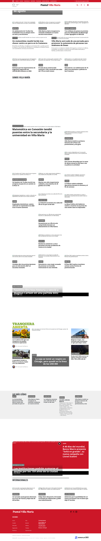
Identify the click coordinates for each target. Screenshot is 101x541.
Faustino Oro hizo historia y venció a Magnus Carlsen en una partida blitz (36, 291)
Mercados (34, 355)
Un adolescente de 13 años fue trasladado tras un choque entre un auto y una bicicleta (23, 32)
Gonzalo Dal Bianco (23, 346)
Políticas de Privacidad (26, 535)
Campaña (64, 443)
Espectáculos (28, 530)
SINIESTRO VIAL (15, 28)
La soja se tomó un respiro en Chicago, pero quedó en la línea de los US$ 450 (50, 361)
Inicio (17, 1)
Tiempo (27, 528)
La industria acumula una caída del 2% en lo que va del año (50, 203)
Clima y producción (75, 353)
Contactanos (42, 520)
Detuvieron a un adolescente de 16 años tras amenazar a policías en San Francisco (76, 69)
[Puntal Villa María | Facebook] (81, 5)
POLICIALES (67, 158)
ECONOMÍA (41, 65)
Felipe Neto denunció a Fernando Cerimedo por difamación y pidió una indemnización (49, 498)
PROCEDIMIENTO (42, 220)
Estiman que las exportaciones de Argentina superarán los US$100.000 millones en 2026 (23, 69)
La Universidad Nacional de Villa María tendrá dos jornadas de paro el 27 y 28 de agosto (18, 402)
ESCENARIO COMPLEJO (43, 200)
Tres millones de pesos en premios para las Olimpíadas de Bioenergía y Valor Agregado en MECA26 (76, 32)
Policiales (38, 1)
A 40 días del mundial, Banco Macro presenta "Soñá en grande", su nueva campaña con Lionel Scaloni (74, 451)
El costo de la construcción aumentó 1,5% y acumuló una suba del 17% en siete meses (50, 69)
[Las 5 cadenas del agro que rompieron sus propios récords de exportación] (21, 333)
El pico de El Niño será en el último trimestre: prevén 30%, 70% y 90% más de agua (79, 358)
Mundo (27, 523)
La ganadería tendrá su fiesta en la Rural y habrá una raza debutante (20, 362)
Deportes (33, 1)
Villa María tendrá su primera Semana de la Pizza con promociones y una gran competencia (75, 143)
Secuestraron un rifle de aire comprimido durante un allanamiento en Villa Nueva (48, 224)
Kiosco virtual (45, 1)
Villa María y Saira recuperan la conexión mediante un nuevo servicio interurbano (49, 32)
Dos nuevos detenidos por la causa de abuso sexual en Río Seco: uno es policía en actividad (76, 163)
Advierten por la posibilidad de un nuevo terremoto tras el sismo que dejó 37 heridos (76, 498)
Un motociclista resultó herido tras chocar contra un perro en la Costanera (29, 42)
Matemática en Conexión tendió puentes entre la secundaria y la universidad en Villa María (32, 132)
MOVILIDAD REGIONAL (42, 28)
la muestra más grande (17, 357)
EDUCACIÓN (15, 261)
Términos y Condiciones (16, 535)
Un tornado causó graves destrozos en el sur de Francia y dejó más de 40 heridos (24, 498)
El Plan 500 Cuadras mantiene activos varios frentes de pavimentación (75, 265)
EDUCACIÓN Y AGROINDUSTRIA (70, 28)
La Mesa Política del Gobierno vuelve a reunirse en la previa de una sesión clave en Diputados (76, 205)
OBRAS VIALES (67, 261)
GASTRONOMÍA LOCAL (69, 138)
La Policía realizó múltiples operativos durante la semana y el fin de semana (76, 185)
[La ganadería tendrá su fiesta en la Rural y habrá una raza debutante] (21, 354)
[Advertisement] (24, 218)
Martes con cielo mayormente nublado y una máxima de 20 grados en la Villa (48, 183)
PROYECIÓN (15, 65)
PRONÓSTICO (41, 179)
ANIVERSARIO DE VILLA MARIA (18, 465)
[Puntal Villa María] (23, 512)
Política (27, 525)
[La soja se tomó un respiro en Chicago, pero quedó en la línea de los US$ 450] (50, 342)
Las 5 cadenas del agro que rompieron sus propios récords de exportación (20, 341)
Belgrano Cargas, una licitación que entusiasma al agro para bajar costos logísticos (79, 342)
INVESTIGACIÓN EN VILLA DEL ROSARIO (19, 179)
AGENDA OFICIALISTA (68, 201)
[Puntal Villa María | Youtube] (88, 5)
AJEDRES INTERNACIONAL (17, 286)
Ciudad (21, 1)
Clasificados (53, 1)
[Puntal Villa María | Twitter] (84, 5)
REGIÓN (66, 65)
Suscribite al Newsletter (42, 523)
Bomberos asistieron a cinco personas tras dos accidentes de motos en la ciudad (49, 245)
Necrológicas (62, 397)
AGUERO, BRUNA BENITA (64, 400)
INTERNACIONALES (16, 494)
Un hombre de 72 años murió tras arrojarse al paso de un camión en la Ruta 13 (23, 183)
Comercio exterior (16, 337)
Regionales (27, 1)
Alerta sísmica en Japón (69, 494)
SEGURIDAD (67, 180)
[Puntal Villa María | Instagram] (76, 512)
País (26, 520)
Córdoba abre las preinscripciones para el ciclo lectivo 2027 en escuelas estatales (24, 265)
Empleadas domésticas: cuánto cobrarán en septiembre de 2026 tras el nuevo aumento (23, 205)
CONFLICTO (14, 396)
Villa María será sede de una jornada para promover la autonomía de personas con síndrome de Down (70, 43)
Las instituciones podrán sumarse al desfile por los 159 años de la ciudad (36, 470)
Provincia (14, 530)
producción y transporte (76, 337)
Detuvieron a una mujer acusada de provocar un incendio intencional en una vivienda (49, 265)
